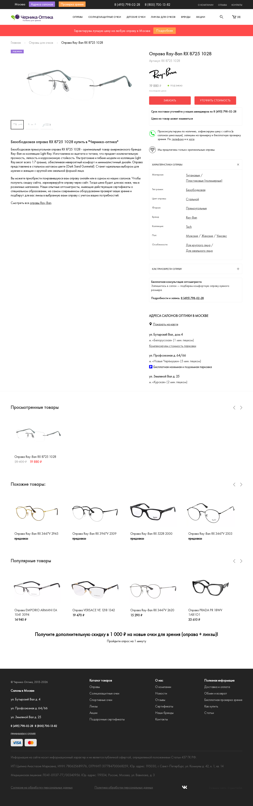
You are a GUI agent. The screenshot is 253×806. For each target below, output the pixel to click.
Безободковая (195, 190)
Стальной (192, 199)
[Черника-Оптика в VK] (184, 788)
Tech (189, 227)
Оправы (78, 17)
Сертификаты (164, 706)
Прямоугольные (196, 208)
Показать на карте (165, 324)
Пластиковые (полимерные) (204, 181)
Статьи (209, 713)
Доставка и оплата (217, 687)
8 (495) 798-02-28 (127, 4)
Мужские (192, 236)
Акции (200, 17)
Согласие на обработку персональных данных (42, 787)
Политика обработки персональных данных (123, 787)
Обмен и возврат (215, 693)
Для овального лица (199, 251)
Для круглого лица (198, 245)
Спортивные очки (100, 700)
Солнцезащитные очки (104, 17)
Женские (207, 236)
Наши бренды (164, 713)
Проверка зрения (72, 4)
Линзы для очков (163, 17)
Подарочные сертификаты (107, 719)
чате (191, 139)
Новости (161, 693)
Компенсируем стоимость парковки (172, 346)
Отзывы (222, 4)
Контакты (237, 4)
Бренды (186, 17)
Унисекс (222, 236)
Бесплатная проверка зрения (223, 700)
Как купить (211, 706)
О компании (205, 4)
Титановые (193, 175)
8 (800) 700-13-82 (157, 4)
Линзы (93, 706)
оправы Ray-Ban (40, 203)
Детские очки (135, 17)
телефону (178, 139)
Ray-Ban (191, 217)
